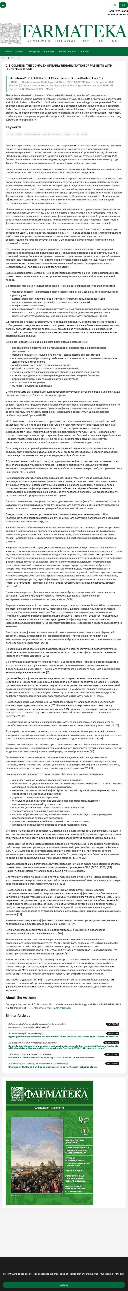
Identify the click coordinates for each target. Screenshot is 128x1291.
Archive (19, 51)
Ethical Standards (67, 51)
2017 (4, 58)
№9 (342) (15, 58)
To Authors (48, 51)
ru (115, 5)
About (9, 51)
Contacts (84, 51)
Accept (64, 1285)
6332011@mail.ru (62, 1008)
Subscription (33, 51)
